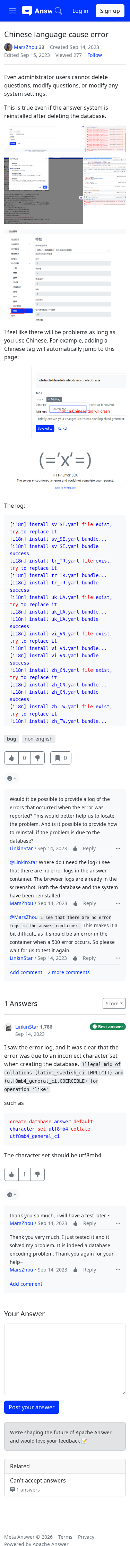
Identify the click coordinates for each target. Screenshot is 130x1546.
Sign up (110, 11)
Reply (89, 848)
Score (112, 1003)
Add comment (26, 972)
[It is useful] (11, 1174)
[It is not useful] (37, 1174)
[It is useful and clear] (11, 757)
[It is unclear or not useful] (37, 757)
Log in (80, 11)
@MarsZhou (24, 917)
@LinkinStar (23, 862)
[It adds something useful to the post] (74, 848)
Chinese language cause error (56, 34)
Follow (94, 55)
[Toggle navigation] (12, 10)
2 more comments (69, 972)
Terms (65, 1537)
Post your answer (32, 1407)
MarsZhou (21, 903)
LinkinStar (21, 848)
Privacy (86, 1537)
